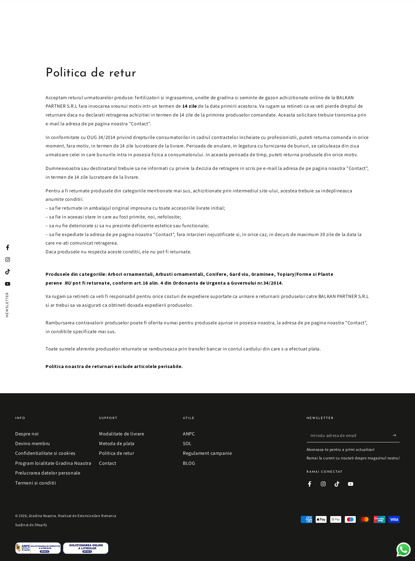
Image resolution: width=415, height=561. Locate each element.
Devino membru (32, 443)
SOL (187, 443)
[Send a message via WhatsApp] (403, 549)
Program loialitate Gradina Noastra (53, 463)
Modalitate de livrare (121, 434)
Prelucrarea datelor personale (47, 473)
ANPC (189, 434)
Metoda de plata (117, 443)
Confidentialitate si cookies (45, 453)
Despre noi (27, 434)
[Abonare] (396, 435)
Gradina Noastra (42, 515)
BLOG (189, 463)
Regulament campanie (207, 453)
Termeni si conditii (35, 483)
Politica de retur (116, 453)
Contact (107, 463)
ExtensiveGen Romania (96, 515)
